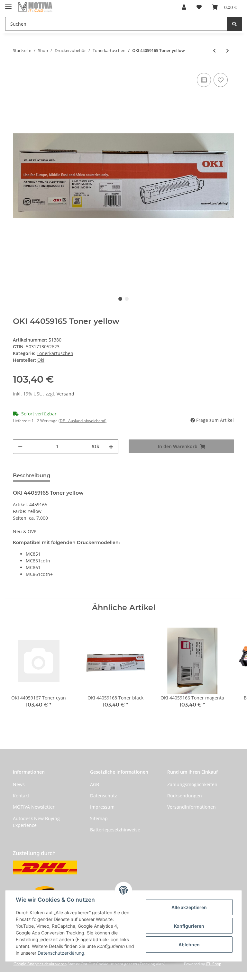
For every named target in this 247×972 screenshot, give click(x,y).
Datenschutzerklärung (61, 953)
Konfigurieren (189, 926)
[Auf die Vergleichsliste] (204, 80)
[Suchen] (234, 24)
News (19, 784)
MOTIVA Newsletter (34, 807)
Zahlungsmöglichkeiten (192, 784)
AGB (94, 784)
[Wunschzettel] (199, 7)
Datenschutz (103, 796)
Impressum (102, 807)
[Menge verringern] (20, 447)
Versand (65, 394)
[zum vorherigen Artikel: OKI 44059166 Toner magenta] (214, 50)
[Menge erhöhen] (111, 447)
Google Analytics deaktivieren (40, 964)
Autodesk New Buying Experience (36, 821)
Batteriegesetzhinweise (115, 830)
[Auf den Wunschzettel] (221, 80)
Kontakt (21, 796)
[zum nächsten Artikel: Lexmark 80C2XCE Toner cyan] (227, 50)
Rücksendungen (184, 796)
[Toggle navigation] (8, 4)
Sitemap (99, 818)
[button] (184, 7)
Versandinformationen (191, 807)
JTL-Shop (213, 964)
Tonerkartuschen (55, 353)
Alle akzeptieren (189, 907)
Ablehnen (189, 944)
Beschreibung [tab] (31, 476)
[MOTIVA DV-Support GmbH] (35, 7)
